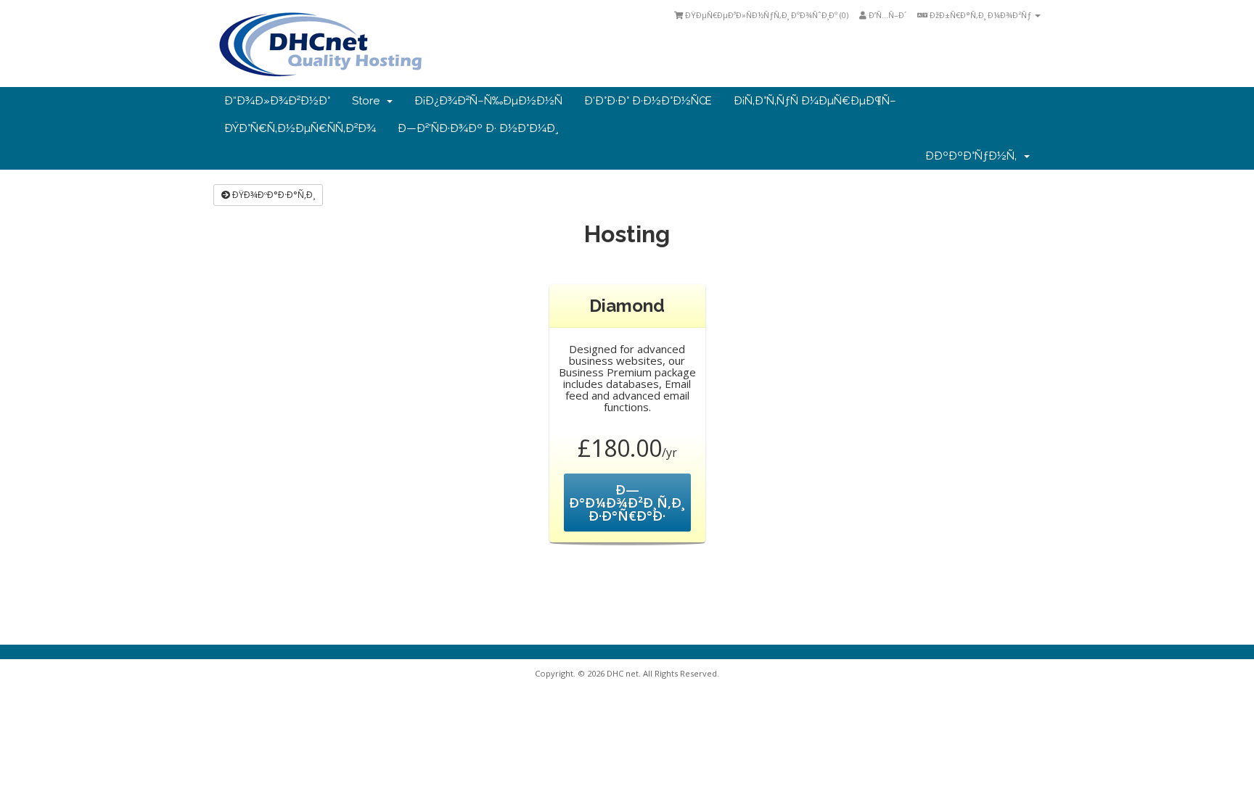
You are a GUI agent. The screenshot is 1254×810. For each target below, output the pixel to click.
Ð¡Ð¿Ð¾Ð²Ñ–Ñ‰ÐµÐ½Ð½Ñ (488, 100)
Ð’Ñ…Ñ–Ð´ (886, 14)
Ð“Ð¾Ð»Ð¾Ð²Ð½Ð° (277, 100)
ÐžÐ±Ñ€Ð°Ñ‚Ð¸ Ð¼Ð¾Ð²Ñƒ (980, 14)
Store (368, 100)
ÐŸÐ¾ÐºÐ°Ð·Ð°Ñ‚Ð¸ (272, 195)
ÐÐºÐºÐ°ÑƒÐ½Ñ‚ (974, 155)
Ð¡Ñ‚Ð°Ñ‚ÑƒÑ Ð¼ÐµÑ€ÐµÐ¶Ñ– (815, 100)
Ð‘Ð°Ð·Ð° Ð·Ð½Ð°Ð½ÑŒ (648, 100)
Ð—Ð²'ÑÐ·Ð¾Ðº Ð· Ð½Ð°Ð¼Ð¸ (478, 128)
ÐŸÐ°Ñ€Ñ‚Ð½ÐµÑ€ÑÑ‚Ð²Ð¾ (300, 128)
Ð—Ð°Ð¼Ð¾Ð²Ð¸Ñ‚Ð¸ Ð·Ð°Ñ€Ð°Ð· (627, 502)
